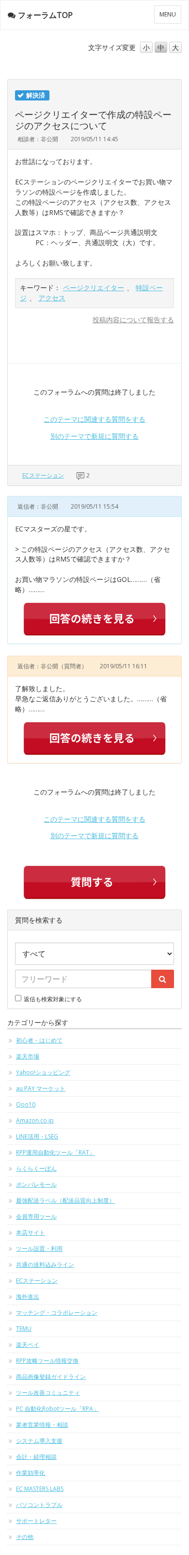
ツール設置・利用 (39, 1248)
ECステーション (43, 475)
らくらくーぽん (36, 1168)
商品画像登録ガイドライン (51, 1377)
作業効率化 (30, 1473)
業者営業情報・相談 (42, 1425)
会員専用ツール (36, 1216)
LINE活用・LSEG (37, 1136)
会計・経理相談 (36, 1457)
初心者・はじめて (39, 1040)
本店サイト (30, 1232)
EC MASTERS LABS (39, 1489)
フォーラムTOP (45, 15)
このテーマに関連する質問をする (94, 419)
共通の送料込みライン (45, 1264)
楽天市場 (27, 1056)
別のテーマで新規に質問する (94, 436)
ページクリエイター (93, 287)
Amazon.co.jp (35, 1120)
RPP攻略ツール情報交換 (47, 1360)
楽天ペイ (27, 1344)
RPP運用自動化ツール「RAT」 (55, 1152)
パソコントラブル (39, 1505)
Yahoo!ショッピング (43, 1072)
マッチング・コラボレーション (56, 1312)
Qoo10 (25, 1104)
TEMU (24, 1328)
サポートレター (36, 1521)
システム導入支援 (39, 1441)
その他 (24, 1537)
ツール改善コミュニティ (48, 1393)
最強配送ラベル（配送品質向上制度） (65, 1200)
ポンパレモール (36, 1184)
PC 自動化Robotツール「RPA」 (57, 1409)
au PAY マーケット (40, 1088)
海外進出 (27, 1296)
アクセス (51, 297)
